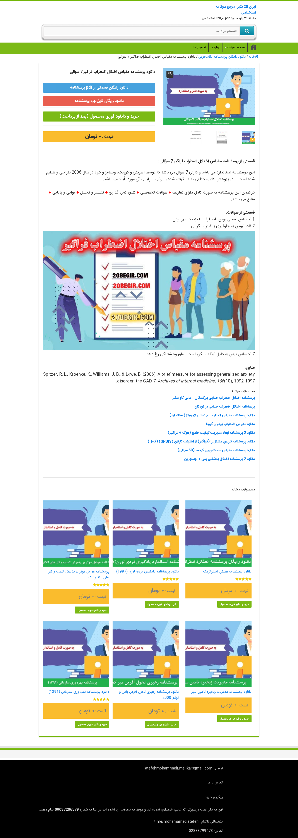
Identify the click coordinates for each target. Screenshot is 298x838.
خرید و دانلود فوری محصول (234, 604)
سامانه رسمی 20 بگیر (253, 47)
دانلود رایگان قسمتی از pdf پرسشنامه (99, 87)
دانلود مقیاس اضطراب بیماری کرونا (230, 424)
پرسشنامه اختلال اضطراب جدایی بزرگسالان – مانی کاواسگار (214, 398)
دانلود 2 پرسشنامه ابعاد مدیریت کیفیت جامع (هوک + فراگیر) (211, 433)
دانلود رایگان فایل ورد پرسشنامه (99, 101)
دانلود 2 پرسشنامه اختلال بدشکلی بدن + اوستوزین (219, 459)
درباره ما (215, 47)
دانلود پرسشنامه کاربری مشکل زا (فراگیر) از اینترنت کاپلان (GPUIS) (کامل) (201, 442)
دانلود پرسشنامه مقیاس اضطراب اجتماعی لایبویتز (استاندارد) (212, 415)
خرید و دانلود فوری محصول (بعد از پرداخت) (99, 116)
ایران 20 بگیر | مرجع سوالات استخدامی (236, 10)
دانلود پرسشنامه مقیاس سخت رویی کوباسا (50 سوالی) (216, 450)
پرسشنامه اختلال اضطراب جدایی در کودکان (224, 407)
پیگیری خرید (214, 797)
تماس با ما (200, 47)
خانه (252, 57)
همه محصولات (236, 47)
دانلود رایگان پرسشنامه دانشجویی (222, 57)
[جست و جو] (247, 30)
